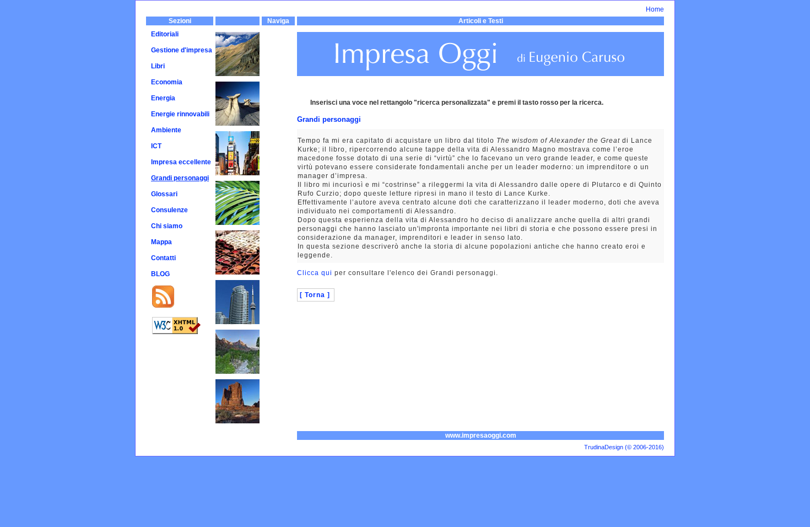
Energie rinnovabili (180, 114)
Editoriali (165, 34)
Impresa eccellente (181, 162)
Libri (158, 66)
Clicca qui (314, 273)
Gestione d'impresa (181, 50)
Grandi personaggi (180, 178)
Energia (163, 98)
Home (655, 9)
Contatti (163, 258)
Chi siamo (166, 226)
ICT (156, 146)
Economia (166, 82)
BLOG (160, 274)
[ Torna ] (315, 295)
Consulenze (169, 210)
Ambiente (166, 130)
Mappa (161, 242)
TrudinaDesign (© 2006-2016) (624, 447)
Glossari (164, 194)
